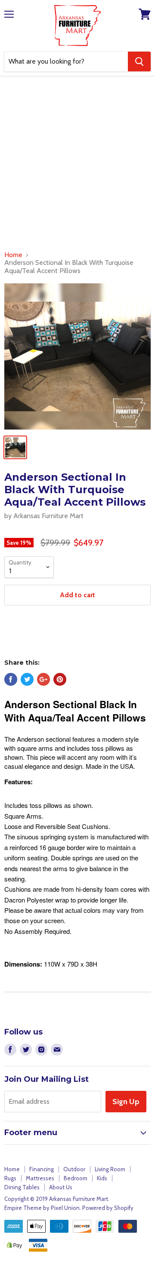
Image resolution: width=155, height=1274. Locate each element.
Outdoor (74, 1169)
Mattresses (40, 1178)
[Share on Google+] (43, 679)
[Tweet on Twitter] (27, 679)
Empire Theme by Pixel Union (42, 1207)
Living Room (110, 1169)
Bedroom (75, 1178)
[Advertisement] (77, 165)
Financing (41, 1169)
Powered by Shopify (107, 1207)
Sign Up (126, 1101)
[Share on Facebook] (10, 679)
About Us (60, 1187)
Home (13, 255)
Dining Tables (22, 1187)
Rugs (10, 1178)
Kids (102, 1178)
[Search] (139, 61)
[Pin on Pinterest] (59, 679)
